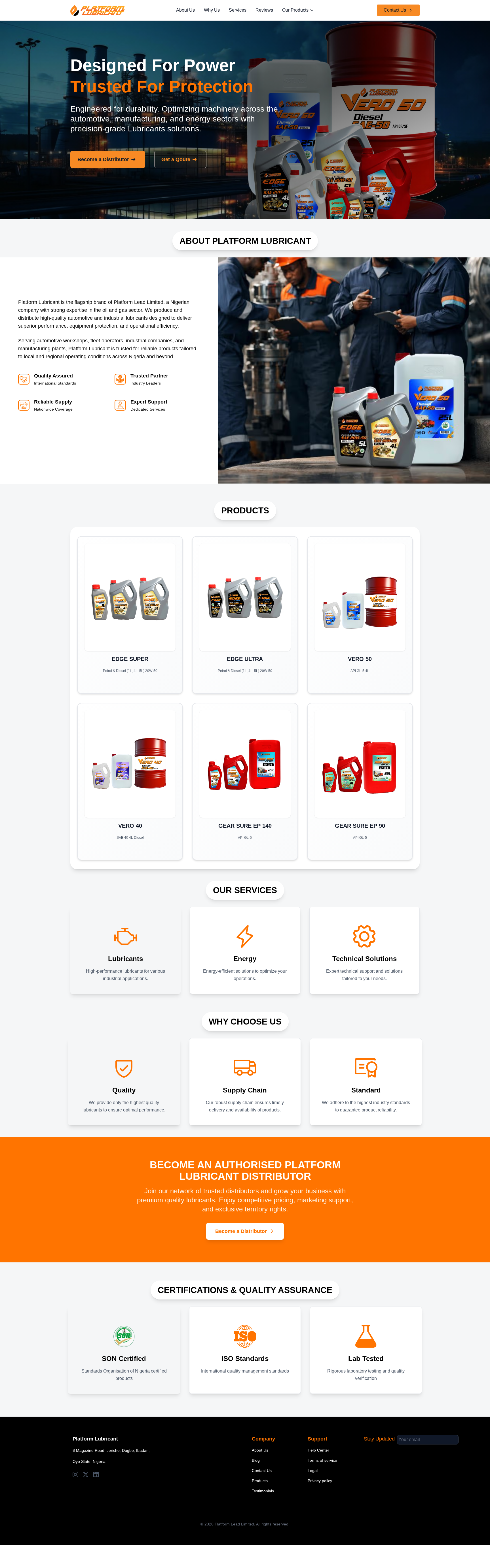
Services (237, 10)
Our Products (295, 10)
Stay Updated (379, 1439)
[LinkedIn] (96, 1474)
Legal (313, 1470)
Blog (256, 1460)
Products (260, 1480)
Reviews (264, 10)
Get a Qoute (175, 159)
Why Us (212, 10)
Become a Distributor (103, 159)
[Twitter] (85, 1474)
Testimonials (263, 1491)
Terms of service (322, 1460)
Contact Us (395, 10)
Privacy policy (320, 1480)
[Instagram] (75, 1474)
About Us (185, 10)
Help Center (318, 1450)
